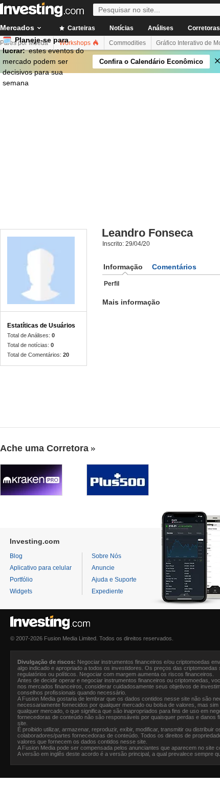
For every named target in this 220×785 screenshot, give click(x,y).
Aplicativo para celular (41, 567)
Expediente (107, 591)
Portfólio (21, 579)
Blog (16, 556)
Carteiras (80, 28)
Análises (160, 28)
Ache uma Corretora (44, 448)
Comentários (174, 267)
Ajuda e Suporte (114, 579)
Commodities (127, 43)
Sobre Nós (106, 556)
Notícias (121, 28)
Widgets (21, 591)
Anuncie (103, 567)
